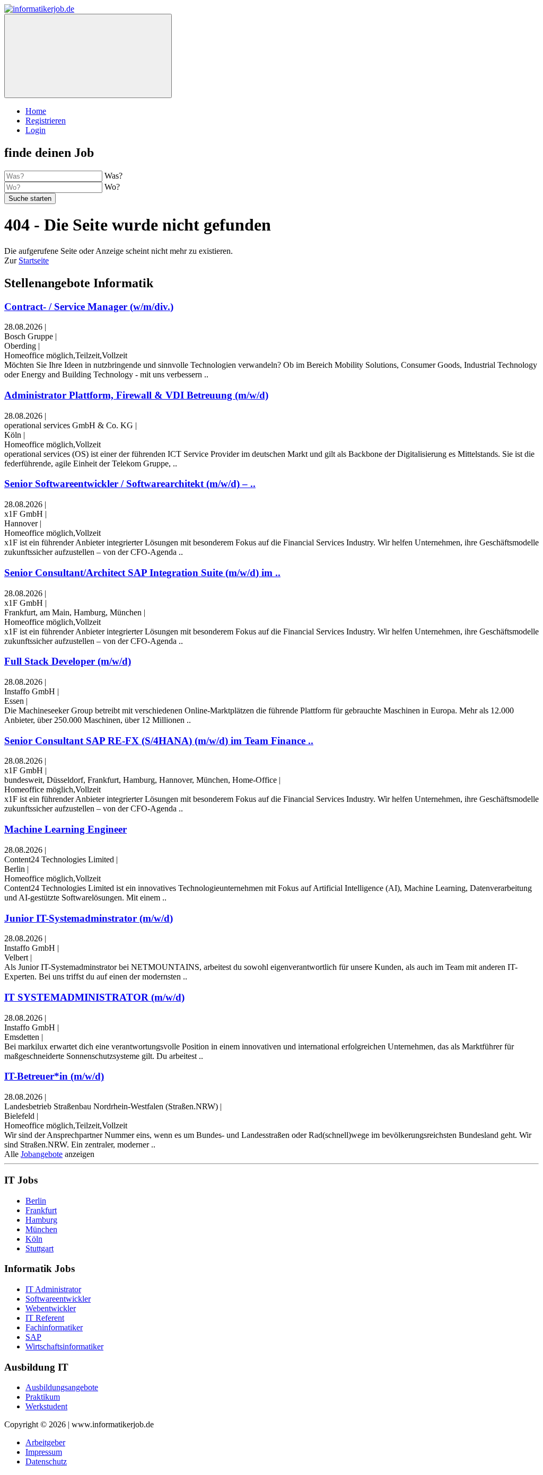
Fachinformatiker (54, 1327)
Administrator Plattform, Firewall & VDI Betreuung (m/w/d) (136, 395)
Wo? (112, 186)
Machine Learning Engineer (65, 829)
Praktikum (42, 1396)
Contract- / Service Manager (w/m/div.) (88, 306)
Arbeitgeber (45, 1442)
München (41, 1229)
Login (35, 130)
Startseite (34, 260)
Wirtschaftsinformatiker (64, 1346)
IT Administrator (53, 1289)
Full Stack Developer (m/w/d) (67, 661)
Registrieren (45, 120)
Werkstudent (46, 1406)
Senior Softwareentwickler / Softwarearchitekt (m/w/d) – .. (130, 483)
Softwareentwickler (58, 1298)
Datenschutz (46, 1461)
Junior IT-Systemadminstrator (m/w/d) (88, 918)
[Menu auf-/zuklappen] (88, 56)
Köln (33, 1238)
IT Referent (44, 1317)
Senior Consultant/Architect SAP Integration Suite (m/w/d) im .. (142, 572)
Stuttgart (39, 1248)
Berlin (35, 1200)
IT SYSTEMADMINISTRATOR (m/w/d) (94, 997)
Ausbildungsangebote (61, 1387)
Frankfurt (41, 1210)
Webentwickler (50, 1308)
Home (35, 111)
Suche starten (29, 198)
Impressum (43, 1451)
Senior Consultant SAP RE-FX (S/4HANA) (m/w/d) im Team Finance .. (158, 740)
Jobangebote (42, 1154)
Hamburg (41, 1219)
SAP (33, 1336)
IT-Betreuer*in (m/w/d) (54, 1076)
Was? (113, 175)
